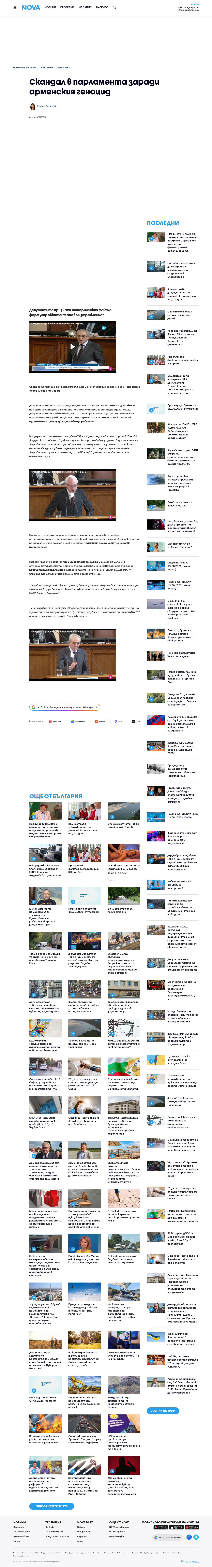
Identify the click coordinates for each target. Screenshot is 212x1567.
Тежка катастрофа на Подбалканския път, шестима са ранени (122, 1259)
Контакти (97, 1553)
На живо (102, 7)
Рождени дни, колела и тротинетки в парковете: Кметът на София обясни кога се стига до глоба (83, 1359)
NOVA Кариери (117, 1531)
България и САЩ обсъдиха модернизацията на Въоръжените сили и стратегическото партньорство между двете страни (122, 963)
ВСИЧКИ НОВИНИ (163, 1410)
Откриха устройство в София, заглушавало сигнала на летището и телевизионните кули (44, 1084)
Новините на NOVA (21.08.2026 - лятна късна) (179, 585)
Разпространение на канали (52, 1553)
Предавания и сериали (57, 1536)
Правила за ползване (152, 1553)
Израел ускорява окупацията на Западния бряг (178, 1060)
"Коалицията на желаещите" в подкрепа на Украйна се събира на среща (181, 1338)
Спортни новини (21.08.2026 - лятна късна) (179, 566)
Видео (16, 1541)
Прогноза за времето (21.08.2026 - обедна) (43, 1399)
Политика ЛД (137, 1553)
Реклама (16, 1553)
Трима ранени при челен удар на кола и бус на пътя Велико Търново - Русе (44, 958)
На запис (85, 7)
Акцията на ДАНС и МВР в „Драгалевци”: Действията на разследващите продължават (182, 431)
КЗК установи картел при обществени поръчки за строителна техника (84, 1402)
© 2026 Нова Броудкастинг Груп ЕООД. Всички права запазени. (36, 1562)
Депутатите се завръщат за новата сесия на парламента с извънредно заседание (44, 1007)
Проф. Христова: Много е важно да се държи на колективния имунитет (83, 1259)
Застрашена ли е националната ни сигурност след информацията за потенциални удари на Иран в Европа (83, 1486)
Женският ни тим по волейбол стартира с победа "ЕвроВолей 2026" (181, 747)
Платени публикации (21, 1556)
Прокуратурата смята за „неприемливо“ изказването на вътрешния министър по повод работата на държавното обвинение (84, 1219)
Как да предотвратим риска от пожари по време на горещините (44, 1439)
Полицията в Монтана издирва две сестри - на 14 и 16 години (123, 1355)
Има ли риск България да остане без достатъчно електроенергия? (124, 1043)
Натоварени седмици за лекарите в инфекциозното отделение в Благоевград (181, 270)
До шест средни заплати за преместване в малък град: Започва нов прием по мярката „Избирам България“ (45, 1360)
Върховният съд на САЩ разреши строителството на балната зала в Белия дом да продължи (182, 457)
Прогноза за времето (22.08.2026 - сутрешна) (84, 910)
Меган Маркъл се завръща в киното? (180, 545)
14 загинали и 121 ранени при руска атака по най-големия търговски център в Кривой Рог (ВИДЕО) (182, 1169)
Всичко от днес (21, 1531)
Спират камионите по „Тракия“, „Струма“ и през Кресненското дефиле (84, 1439)
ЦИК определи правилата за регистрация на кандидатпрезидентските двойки (124, 1442)
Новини (50, 7)
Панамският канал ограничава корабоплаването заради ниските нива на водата (181, 907)
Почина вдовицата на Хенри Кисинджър (181, 654)
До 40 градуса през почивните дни (120, 910)
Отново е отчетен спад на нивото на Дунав (123, 825)
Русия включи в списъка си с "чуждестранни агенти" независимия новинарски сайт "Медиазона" (182, 723)
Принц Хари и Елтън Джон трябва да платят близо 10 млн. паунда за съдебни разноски (181, 794)
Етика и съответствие (172, 1553)
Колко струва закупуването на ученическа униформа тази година (82, 828)
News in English (116, 1536)
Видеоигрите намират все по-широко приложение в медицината (182, 837)
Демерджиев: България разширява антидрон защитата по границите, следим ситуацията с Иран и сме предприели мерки (44, 1170)
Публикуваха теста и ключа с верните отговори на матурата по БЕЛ (123, 1216)
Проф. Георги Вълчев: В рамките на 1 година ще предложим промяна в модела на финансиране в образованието (45, 830)
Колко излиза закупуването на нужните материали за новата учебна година (44, 1045)
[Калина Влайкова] (32, 106)
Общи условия (109, 1553)
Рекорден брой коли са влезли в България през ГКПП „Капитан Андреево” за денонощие (45, 870)
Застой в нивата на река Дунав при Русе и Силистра (82, 1043)
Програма (67, 7)
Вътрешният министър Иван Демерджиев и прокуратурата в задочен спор (123, 1007)
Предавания (83, 1531)
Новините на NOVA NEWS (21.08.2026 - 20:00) (182, 815)
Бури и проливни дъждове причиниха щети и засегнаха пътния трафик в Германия (180, 483)
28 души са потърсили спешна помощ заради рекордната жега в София (83, 1084)
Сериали (82, 1536)
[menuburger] (15, 7)
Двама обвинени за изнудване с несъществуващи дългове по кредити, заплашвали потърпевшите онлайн (122, 1486)
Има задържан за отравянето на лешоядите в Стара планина (121, 1402)
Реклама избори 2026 (30, 1553)
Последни (18, 1527)
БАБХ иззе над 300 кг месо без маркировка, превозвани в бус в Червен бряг (43, 1122)
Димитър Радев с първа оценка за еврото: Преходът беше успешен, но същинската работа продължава (123, 1125)
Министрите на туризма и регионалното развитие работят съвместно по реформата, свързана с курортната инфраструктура (124, 1172)
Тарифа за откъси (72, 1553)
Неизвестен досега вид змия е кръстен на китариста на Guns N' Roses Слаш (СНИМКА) (182, 526)
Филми (80, 1541)
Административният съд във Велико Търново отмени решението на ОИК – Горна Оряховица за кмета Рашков (83, 1169)
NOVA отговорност (119, 1527)
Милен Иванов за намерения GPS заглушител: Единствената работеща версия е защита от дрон (42, 916)
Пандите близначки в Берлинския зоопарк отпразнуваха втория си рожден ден (181, 699)
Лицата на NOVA (54, 1531)
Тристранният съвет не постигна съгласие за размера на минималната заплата (123, 1084)
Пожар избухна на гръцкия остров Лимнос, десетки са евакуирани (180, 635)
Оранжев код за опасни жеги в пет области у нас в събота (83, 1120)
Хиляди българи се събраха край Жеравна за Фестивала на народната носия (83, 1007)
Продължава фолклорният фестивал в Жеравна (84, 868)
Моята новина (21, 1536)
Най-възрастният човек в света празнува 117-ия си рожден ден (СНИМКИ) (182, 1361)
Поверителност (123, 1553)
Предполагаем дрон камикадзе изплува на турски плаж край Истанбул (82, 1309)
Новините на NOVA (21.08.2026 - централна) (179, 885)
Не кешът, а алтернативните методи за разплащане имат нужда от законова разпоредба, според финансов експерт (44, 1266)
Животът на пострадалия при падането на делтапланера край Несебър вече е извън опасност (121, 1312)
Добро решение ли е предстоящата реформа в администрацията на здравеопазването (43, 1484)
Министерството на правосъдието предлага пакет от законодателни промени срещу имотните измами (45, 1219)
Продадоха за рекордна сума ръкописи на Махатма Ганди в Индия (181, 770)
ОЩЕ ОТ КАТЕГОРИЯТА (52, 1506)
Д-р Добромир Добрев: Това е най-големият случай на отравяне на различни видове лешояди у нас (83, 960)
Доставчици (86, 1553)
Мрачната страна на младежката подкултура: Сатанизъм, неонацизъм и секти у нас (181, 990)
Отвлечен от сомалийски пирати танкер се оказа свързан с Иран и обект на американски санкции (182, 609)
